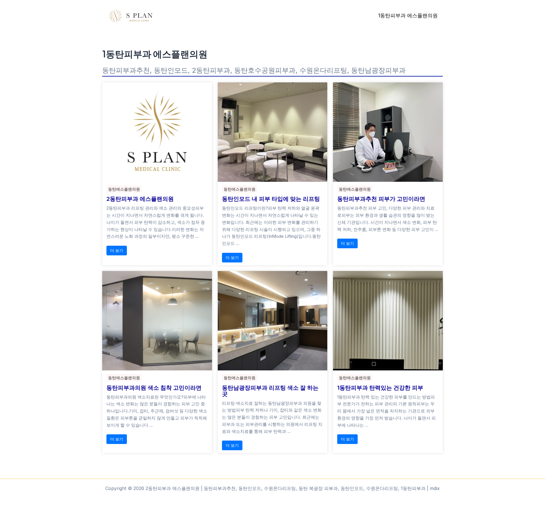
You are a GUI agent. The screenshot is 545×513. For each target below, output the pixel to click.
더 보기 (116, 250)
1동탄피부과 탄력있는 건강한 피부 (380, 388)
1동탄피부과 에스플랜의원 (408, 15)
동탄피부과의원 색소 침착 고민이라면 (154, 388)
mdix (435, 488)
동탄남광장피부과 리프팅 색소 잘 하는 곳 (270, 391)
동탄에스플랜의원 (124, 189)
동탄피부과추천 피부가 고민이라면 (381, 199)
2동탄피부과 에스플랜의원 (140, 199)
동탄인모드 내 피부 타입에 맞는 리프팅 (271, 199)
